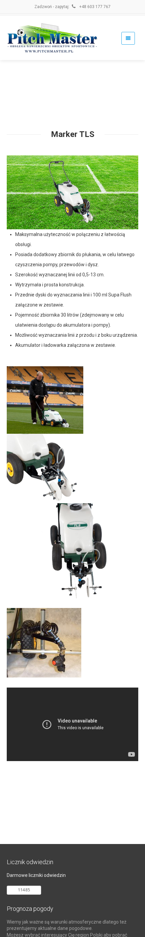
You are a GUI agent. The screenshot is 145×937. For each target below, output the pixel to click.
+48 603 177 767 (94, 6)
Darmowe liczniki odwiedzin (36, 875)
